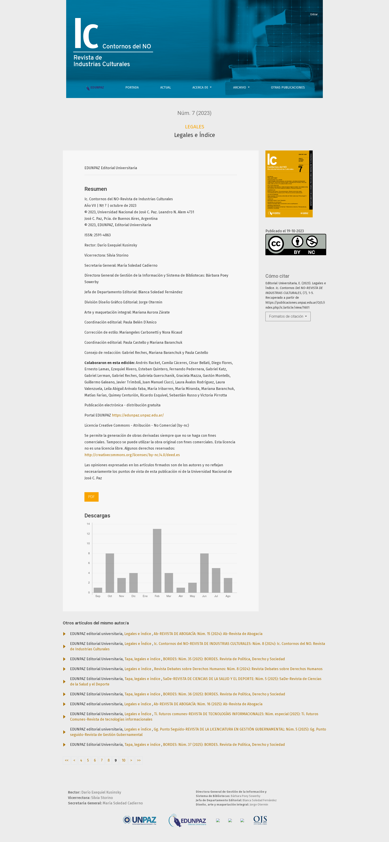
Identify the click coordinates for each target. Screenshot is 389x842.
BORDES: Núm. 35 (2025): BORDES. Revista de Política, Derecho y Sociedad (224, 659)
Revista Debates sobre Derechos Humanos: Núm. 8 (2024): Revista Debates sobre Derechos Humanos (238, 669)
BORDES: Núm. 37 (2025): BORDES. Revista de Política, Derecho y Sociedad (224, 744)
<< (66, 760)
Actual (165, 87)
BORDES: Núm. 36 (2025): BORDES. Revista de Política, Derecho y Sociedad (224, 694)
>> (139, 760)
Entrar (314, 14)
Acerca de (200, 87)
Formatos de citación (286, 316)
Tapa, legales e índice (142, 659)
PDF (91, 497)
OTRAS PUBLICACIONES (288, 87)
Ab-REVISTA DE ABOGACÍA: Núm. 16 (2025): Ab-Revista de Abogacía (208, 704)
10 (123, 760)
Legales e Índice (138, 644)
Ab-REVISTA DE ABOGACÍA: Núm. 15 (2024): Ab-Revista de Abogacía (208, 634)
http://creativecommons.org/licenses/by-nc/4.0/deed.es (132, 455)
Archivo (240, 87)
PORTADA (132, 87)
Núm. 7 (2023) (194, 113)
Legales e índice (138, 634)
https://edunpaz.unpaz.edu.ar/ (138, 415)
